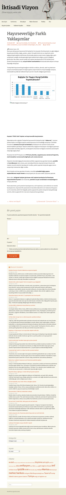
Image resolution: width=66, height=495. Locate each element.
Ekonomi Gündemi (16, 267)
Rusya (35, 473)
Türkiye (31, 476)
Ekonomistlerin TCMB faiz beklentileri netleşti (20, 391)
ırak (45, 476)
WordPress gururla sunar (13, 491)
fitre (40, 43)
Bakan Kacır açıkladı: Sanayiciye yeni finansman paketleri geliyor (25, 360)
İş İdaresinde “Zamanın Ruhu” (48, 201)
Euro (31, 466)
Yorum (9, 219)
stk (36, 44)
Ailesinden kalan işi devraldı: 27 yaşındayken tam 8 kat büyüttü (24, 295)
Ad (8, 238)
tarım (42, 473)
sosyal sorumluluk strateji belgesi (26, 44)
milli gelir (27, 473)
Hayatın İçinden (6, 25)
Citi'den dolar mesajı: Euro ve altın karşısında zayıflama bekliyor (25, 317)
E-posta (10, 242)
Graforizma (13, 21)
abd (12, 462)
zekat (39, 44)
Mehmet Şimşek (53, 470)
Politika (43, 21)
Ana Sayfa (4, 21)
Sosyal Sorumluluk (22, 43)
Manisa (45, 469)
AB (9, 462)
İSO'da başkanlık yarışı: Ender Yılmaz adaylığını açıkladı (22, 381)
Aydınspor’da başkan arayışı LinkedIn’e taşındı (20, 423)
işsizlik (20, 469)
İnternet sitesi (11, 246)
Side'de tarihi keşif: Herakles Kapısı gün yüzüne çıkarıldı (23, 340)
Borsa (34, 462)
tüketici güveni (18, 476)
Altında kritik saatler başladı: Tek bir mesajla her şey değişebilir (25, 282)
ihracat (49, 466)
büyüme (38, 462)
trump (53, 473)
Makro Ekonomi (33, 21)
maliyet (39, 470)
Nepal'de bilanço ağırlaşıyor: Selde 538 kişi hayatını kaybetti (24, 371)
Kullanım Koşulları (18, 25)
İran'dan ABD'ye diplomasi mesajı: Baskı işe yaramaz (22, 305)
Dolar (15, 466)
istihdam (11, 470)
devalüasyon (11, 466)
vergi (35, 476)
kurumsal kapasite (47, 43)
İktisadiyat (23, 21)
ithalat (15, 470)
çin (38, 476)
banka (27, 462)
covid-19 (51, 462)
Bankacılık (30, 462)
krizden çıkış (34, 470)
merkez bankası (16, 472)
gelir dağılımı (42, 466)
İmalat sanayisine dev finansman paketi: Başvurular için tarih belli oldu (26, 413)
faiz (34, 466)
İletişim (28, 25)
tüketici (11, 476)
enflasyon (25, 465)
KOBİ (26, 469)
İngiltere (41, 476)
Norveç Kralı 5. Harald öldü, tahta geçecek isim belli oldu (23, 401)
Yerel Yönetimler (32, 43)
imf (53, 465)
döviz (18, 466)
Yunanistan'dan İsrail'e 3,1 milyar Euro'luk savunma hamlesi (24, 350)
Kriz (50, 21)
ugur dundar (47, 44)
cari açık (45, 462)
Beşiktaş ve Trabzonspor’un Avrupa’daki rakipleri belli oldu (24, 330)
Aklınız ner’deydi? (14, 201)
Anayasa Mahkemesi (21, 462)
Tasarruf (47, 473)
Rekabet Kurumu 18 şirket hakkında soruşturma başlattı (23, 270)
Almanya (15, 462)
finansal (36, 466)
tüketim (25, 476)
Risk (31, 473)
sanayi (39, 473)
